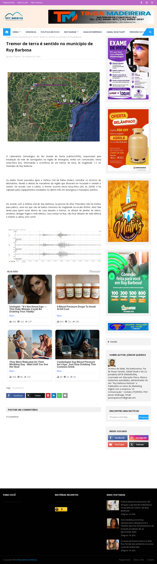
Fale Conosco (37, 2)
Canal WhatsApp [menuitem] (116, 32)
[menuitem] (6, 32)
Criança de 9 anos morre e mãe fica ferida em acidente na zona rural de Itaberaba (137, 544)
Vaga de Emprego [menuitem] (92, 32)
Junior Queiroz (14, 56)
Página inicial (11, 37)
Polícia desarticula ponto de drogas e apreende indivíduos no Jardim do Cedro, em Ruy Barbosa (136, 506)
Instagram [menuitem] (70, 32)
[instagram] (147, 3)
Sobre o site (22, 2)
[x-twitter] (152, 3)
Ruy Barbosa (25, 37)
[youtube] (117, 444)
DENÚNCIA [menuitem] (31, 32)
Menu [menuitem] (16, 32)
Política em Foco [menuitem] (50, 32)
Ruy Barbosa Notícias (27, 559)
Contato (150, 559)
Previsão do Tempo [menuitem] (140, 32)
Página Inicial (8, 2)
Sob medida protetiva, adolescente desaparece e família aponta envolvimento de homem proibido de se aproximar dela (137, 525)
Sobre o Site (138, 559)
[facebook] (141, 3)
